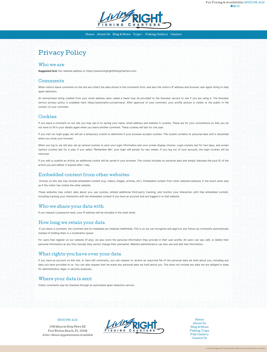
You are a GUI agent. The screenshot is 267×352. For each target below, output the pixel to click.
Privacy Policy (259, 348)
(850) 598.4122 (254, 2)
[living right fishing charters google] (235, 6)
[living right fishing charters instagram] (238, 6)
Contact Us (199, 338)
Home (89, 34)
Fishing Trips (199, 331)
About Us (103, 34)
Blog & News (121, 34)
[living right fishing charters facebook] (232, 6)
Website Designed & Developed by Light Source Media (229, 348)
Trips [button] (137, 34)
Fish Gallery (199, 334)
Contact (176, 34)
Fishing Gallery (156, 34)
